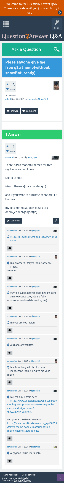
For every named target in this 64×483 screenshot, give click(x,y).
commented (12, 230)
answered (9, 157)
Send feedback (11, 475)
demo (26, 8)
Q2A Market (23, 478)
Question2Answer (22, 480)
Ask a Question (26, 49)
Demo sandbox (29, 475)
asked (8, 99)
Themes (31, 99)
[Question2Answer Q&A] (32, 34)
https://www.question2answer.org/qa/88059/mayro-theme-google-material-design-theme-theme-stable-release (32, 427)
